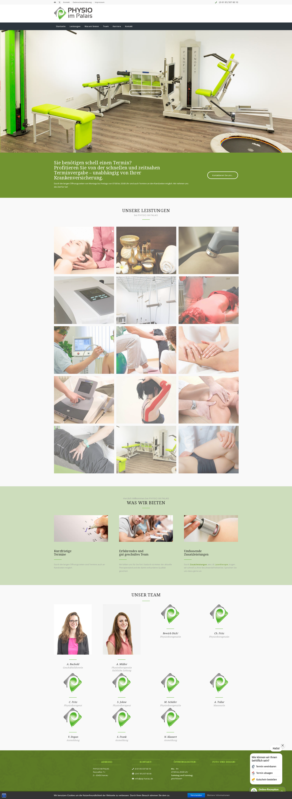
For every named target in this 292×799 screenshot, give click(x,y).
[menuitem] (66, 2)
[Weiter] (289, 88)
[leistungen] (211, 528)
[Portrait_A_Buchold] (73, 629)
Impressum (99, 2)
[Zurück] (2, 88)
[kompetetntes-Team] (146, 528)
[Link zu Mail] (55, 2)
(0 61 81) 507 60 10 (228, 2)
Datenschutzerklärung (82, 2)
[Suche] (236, 26)
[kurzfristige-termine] (81, 528)
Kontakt (66, 2)
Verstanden (196, 795)
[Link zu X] (59, 2)
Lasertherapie (221, 564)
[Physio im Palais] (73, 13)
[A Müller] (122, 629)
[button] (266, 765)
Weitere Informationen (218, 795)
